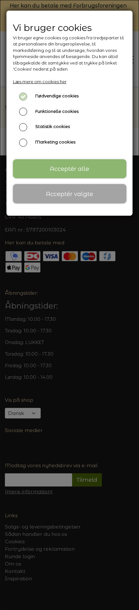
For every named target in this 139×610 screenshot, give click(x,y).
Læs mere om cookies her (40, 81)
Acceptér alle (69, 168)
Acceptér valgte (69, 194)
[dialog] (69, 305)
